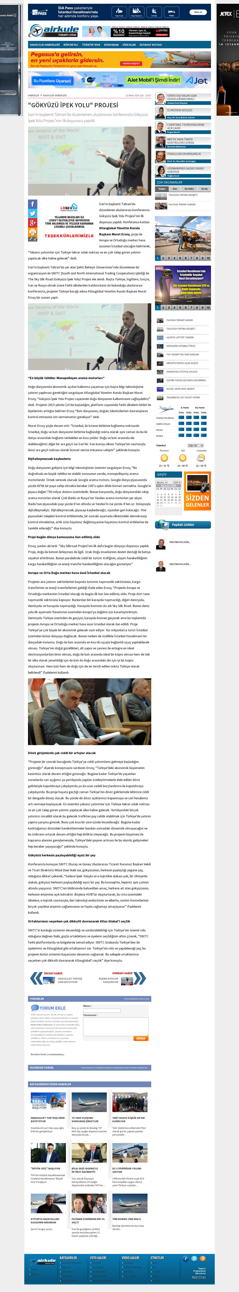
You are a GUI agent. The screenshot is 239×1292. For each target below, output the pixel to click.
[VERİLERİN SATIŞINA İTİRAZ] (160, 347)
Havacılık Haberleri (71, 1262)
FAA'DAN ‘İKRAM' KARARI (180, 320)
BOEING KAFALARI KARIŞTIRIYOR (108, 980)
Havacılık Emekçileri (102, 1280)
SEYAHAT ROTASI (150, 44)
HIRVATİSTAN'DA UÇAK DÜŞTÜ (182, 363)
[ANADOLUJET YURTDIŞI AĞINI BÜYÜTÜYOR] (49, 984)
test (154, 1262)
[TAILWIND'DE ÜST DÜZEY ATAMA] (160, 399)
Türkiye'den (67, 1271)
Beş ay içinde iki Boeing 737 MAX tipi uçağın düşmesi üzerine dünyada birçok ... (89, 1131)
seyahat (156, 1271)
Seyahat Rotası (69, 1280)
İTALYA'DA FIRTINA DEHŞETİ (181, 328)
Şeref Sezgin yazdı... (42, 1229)
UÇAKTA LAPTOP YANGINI (180, 337)
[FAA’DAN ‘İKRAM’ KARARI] (160, 322)
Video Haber (130, 1276)
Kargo (155, 1276)
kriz (154, 1267)
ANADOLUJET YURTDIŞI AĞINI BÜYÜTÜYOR (70, 980)
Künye (33, 1269)
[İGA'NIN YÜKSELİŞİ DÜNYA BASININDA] (160, 382)
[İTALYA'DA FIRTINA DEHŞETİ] (160, 330)
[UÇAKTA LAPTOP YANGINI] (160, 339)
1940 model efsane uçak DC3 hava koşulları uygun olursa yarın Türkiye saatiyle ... (128, 1182)
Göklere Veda (99, 1276)
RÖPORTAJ (70, 44)
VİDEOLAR (129, 44)
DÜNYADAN (111, 44)
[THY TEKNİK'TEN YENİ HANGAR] (160, 356)
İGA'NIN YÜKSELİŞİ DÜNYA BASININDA (186, 380)
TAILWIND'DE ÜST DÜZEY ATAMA (183, 397)
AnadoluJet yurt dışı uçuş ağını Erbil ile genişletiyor (47, 1129)
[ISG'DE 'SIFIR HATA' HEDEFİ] (160, 390)
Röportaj (66, 1267)
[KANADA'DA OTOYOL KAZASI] (160, 373)
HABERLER (33, 95)
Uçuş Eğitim (97, 1267)
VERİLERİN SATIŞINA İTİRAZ (181, 346)
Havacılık (96, 1262)
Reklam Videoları (132, 1267)
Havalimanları (98, 1271)
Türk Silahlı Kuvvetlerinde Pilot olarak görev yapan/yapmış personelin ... (129, 1131)
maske (155, 1280)
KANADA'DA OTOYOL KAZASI (182, 371)
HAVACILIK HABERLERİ (45, 44)
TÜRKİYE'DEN (91, 44)
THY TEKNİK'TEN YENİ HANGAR (183, 354)
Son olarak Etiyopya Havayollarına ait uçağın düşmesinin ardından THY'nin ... (88, 1182)
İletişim (34, 1274)
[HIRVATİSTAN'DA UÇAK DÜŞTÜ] (160, 365)
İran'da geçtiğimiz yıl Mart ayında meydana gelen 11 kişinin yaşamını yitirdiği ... (86, 1232)
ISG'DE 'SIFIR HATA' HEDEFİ (181, 388)
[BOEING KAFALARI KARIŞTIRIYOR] (127, 984)
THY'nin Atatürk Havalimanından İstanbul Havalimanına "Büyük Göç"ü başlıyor (48, 1178)
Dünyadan (66, 1276)
